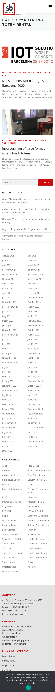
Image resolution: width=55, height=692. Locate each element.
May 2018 (7, 436)
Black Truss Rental (36, 475)
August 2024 (8, 283)
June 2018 (32, 432)
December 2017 (35, 441)
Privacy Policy (8, 660)
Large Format (8, 506)
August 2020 (33, 390)
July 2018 (6, 432)
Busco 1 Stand (9, 656)
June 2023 (32, 311)
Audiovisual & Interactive (39, 470)
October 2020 (34, 385)
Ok (28, 687)
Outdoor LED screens (38, 515)
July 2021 (6, 367)
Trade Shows (8, 562)
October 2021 (34, 358)
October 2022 (34, 330)
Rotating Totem (9, 525)
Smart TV (32, 529)
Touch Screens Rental (12, 553)
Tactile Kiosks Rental (37, 543)
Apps (4, 140)
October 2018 (8, 427)
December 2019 (35, 409)
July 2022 (6, 339)
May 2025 (32, 260)
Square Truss (34, 534)
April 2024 (7, 293)
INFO (4, 73)
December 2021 (35, 353)
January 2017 (8, 450)
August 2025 (8, 255)
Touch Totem (8, 557)
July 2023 (6, 311)
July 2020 (6, 395)
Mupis (5, 515)
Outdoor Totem (9, 520)
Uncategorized (9, 566)
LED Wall (6, 511)
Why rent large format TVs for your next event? (24, 229)
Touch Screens (35, 548)
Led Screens (33, 506)
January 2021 (8, 381)
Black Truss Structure (12, 479)
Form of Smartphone (12, 489)
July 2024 (32, 283)
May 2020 (7, 399)
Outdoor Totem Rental (38, 520)
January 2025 (34, 269)
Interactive (33, 497)
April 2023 (32, 316)
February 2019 (9, 422)
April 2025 (7, 265)
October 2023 (34, 302)
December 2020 (35, 381)
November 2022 (10, 330)
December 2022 (35, 325)
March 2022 (7, 348)
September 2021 (10, 362)
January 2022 (8, 353)
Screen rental (8, 529)
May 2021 (7, 372)
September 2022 (10, 334)
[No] (51, 681)
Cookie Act (7, 670)
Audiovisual (7, 470)
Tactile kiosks (8, 543)
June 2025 (7, 260)
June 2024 (7, 288)
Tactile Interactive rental (39, 539)
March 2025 (33, 265)
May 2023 (7, 316)
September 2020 (10, 390)
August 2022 (33, 334)
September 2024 (35, 279)
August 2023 (33, 306)
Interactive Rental (19, 73)
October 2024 (8, 279)
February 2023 (34, 320)
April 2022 (32, 344)
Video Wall (32, 566)
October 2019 (8, 413)
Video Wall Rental (10, 571)
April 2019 (32, 418)
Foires (30, 484)
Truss (30, 562)
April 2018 (32, 436)
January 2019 (34, 422)
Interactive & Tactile (21, 140)
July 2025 (32, 255)
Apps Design (33, 465)
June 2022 (32, 339)
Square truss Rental (11, 539)
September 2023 (10, 306)
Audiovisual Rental (11, 475)
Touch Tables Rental (37, 553)
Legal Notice (8, 665)
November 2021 (10, 358)
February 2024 (34, 293)
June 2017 (7, 446)
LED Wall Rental (35, 511)
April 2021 (32, 372)
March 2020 (7, 404)
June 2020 (32, 395)
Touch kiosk (8, 548)
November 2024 (35, 274)
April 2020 (32, 399)
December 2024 (9, 274)
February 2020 (34, 404)
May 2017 (32, 446)
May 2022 (7, 344)
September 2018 (35, 427)
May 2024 (32, 288)
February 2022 (34, 348)
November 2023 (10, 302)
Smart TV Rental (10, 534)
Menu (50, 6)
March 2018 (7, 441)
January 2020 (8, 409)
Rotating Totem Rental (38, 525)
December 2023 (35, 297)
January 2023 (8, 325)
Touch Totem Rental (37, 557)
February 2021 (34, 376)
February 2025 (9, 269)
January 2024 (8, 297)
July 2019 (6, 418)
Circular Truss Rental (37, 479)
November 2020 (10, 385)
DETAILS (6, 484)
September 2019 (35, 413)
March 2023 (7, 320)
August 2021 (33, 362)
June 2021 (32, 367)
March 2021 (7, 376)
